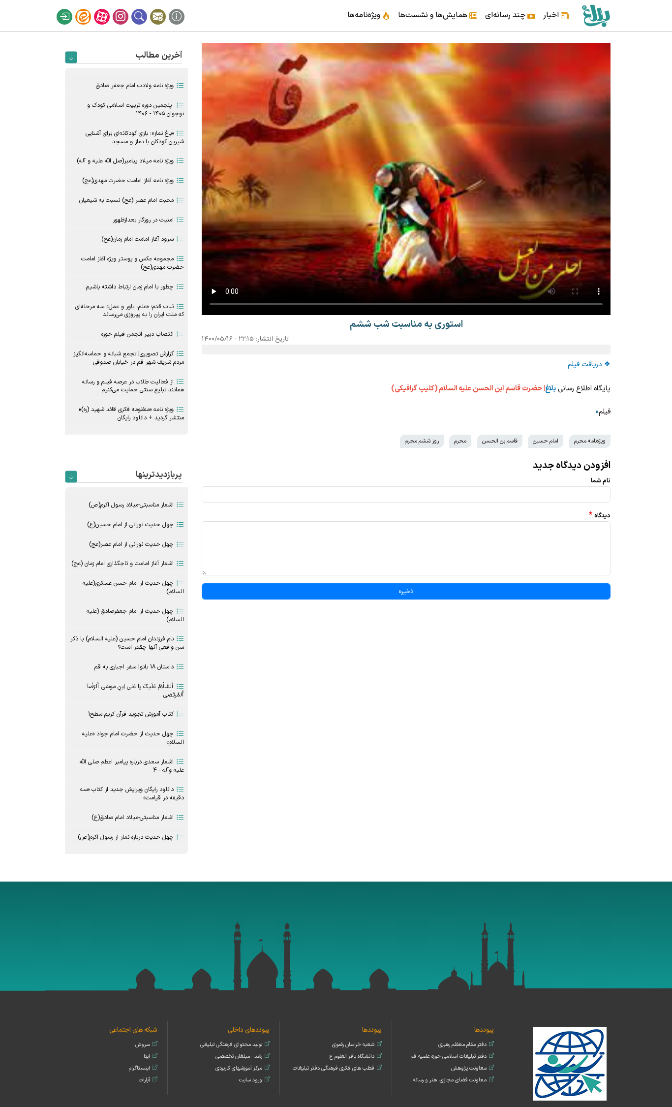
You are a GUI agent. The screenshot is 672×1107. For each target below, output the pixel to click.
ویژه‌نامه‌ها (363, 15)
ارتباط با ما (164, 9)
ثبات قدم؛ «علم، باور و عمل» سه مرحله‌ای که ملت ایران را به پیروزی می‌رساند (129, 310)
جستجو (145, 9)
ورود (70, 9)
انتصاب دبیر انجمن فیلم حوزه (137, 334)
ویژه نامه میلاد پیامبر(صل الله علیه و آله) (125, 161)
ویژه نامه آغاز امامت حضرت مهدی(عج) (128, 180)
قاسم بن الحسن (500, 441)
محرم (460, 441)
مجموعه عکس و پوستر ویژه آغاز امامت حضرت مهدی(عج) (132, 263)
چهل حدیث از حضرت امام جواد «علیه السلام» (133, 738)
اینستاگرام (127, 9)
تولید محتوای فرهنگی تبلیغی (231, 1045)
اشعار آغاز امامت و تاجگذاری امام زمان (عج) (122, 563)
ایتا (89, 9)
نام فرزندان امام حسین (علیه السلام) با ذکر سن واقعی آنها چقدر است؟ (127, 643)
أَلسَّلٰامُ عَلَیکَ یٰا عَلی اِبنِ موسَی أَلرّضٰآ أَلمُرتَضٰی (135, 690)
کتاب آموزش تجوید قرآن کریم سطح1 (131, 714)
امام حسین (545, 441)
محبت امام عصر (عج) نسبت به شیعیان (126, 200)
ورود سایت (250, 1080)
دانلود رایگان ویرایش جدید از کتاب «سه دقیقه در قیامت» (132, 793)
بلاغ (550, 388)
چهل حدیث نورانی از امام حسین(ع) (130, 524)
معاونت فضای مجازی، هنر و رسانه (450, 1080)
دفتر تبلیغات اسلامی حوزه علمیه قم (449, 1056)
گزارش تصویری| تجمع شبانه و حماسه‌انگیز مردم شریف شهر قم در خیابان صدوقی (128, 358)
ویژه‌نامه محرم (590, 441)
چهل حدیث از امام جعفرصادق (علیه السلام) (135, 615)
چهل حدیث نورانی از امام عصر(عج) (131, 544)
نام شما (601, 480)
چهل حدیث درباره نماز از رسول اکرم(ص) (126, 837)
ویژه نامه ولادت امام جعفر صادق (135, 85)
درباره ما (183, 9)
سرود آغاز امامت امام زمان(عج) (137, 239)
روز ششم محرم (422, 441)
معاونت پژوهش (469, 1068)
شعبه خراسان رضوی (353, 1045)
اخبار (551, 15)
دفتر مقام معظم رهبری (462, 1045)
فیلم (605, 412)
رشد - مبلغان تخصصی (238, 1056)
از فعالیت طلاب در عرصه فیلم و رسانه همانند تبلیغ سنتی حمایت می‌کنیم (133, 386)
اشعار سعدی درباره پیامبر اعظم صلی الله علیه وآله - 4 (132, 766)
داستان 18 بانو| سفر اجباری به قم (134, 667)
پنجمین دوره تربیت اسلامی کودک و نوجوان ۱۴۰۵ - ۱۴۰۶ (135, 109)
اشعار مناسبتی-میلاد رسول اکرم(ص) (131, 505)
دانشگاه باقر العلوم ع (352, 1056)
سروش (142, 1045)
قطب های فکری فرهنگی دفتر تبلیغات (333, 1068)
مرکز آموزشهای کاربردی (238, 1068)
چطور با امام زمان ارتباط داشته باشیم (130, 287)
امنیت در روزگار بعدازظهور (143, 220)
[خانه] (595, 15)
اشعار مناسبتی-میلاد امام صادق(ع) (133, 817)
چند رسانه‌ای (505, 15)
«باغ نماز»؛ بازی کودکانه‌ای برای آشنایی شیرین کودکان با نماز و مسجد (135, 137)
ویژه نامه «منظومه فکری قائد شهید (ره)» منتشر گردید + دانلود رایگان (131, 413)
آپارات (108, 9)
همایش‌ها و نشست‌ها (432, 15)
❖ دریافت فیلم (589, 364)
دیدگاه (602, 515)
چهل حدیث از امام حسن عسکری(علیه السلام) (133, 587)
